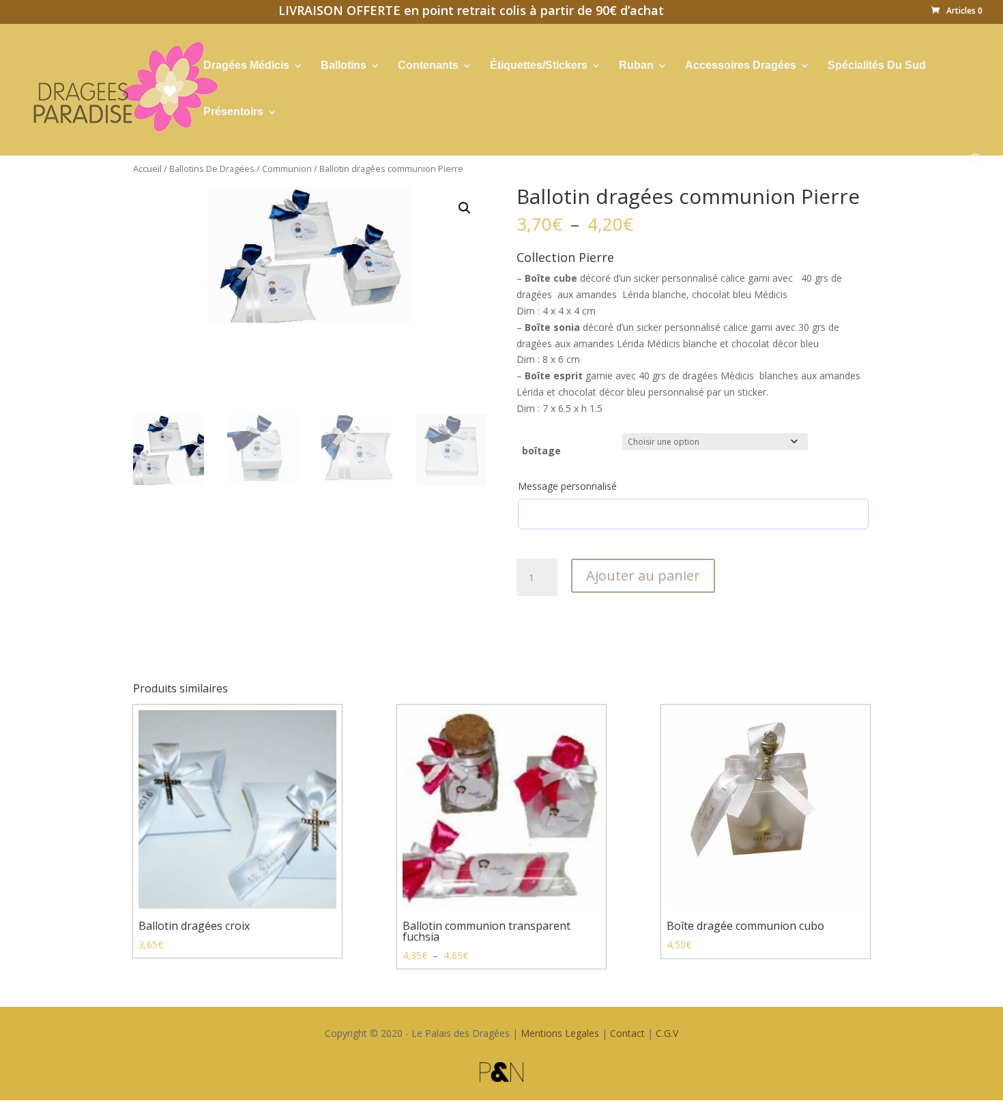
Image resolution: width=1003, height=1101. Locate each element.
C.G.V (667, 1033)
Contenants (428, 66)
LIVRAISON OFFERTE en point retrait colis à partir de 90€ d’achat (471, 12)
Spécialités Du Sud (877, 66)
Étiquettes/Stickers (538, 66)
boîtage (541, 450)
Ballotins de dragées (212, 168)
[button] (464, 208)
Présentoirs (233, 112)
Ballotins (343, 66)
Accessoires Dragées (740, 66)
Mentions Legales (560, 1033)
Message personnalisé (567, 486)
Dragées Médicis (246, 66)
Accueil (147, 168)
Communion (287, 168)
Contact (627, 1033)
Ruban (636, 66)
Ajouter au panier (643, 575)
